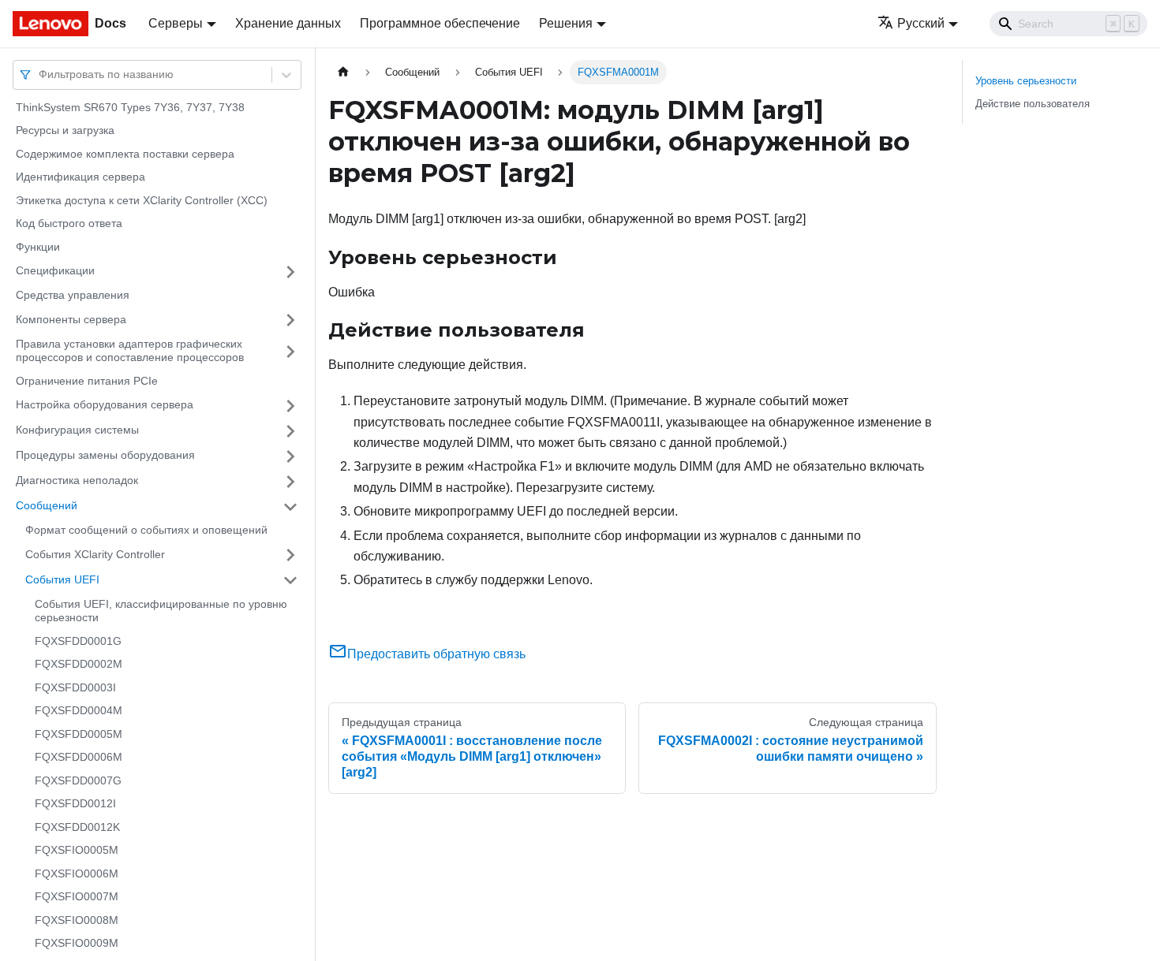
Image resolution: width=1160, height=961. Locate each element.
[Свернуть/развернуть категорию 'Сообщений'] (290, 507)
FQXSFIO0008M (76, 920)
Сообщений (46, 506)
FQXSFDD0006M (78, 757)
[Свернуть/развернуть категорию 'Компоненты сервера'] (290, 320)
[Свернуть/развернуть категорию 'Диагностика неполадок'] (290, 481)
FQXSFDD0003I (75, 687)
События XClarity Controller (95, 554)
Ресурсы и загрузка (65, 131)
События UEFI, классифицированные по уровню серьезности (161, 611)
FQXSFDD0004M (78, 711)
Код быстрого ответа (69, 224)
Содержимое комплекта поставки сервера (125, 153)
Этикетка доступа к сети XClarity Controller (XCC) (142, 200)
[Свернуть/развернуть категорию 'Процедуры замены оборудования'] (290, 456)
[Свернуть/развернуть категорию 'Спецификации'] (290, 272)
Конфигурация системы (77, 430)
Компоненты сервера (71, 319)
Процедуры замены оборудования (105, 455)
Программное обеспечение (440, 23)
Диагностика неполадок (77, 481)
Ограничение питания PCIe (87, 380)
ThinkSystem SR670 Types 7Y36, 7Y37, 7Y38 (130, 107)
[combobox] (40, 74)
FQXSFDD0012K (77, 827)
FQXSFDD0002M (78, 664)
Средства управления (72, 295)
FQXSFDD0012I (75, 804)
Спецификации (55, 271)
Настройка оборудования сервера (104, 405)
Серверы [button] (175, 23)
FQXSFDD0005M (78, 734)
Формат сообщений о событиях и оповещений (146, 530)
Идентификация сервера (80, 177)
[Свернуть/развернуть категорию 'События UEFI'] (290, 580)
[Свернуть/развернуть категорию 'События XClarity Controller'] (290, 555)
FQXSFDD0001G (78, 641)
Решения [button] (566, 23)
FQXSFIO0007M (76, 897)
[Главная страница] (343, 72)
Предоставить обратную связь (436, 654)
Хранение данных (288, 23)
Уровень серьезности (1025, 81)
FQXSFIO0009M (76, 943)
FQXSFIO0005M (76, 850)
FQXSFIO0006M (76, 873)
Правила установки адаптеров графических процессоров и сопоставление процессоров (130, 350)
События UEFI (62, 579)
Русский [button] (921, 23)
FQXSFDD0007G (78, 780)
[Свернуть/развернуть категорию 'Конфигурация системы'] (290, 431)
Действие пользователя (1032, 104)
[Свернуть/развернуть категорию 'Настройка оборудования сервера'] (290, 406)
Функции (38, 246)
